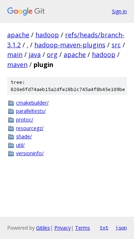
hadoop (47, 34)
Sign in (119, 11)
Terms (82, 227)
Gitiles (43, 227)
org (52, 54)
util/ (20, 145)
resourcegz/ (30, 128)
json (121, 227)
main (15, 54)
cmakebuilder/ (32, 102)
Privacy (62, 227)
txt (104, 227)
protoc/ (24, 119)
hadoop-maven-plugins (69, 44)
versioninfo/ (30, 153)
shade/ (24, 136)
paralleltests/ (31, 110)
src (116, 44)
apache (18, 34)
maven (17, 64)
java (35, 54)
